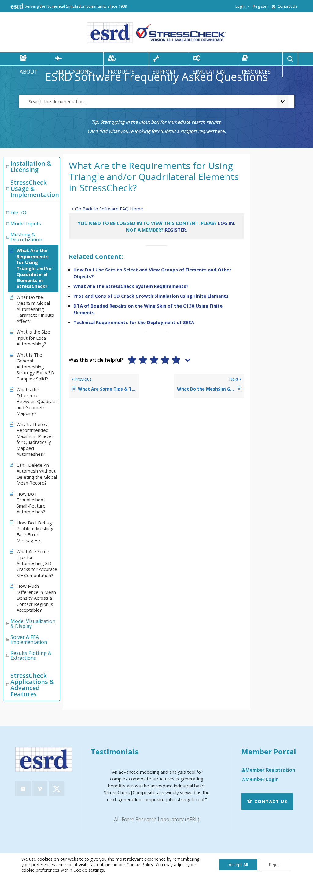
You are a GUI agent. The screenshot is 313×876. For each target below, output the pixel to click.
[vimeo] (39, 788)
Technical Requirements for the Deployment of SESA (133, 322)
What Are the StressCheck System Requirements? (131, 286)
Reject (275, 864)
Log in (226, 223)
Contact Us (287, 6)
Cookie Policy (140, 864)
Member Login (261, 779)
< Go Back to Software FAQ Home (107, 209)
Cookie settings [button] (88, 870)
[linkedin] (23, 788)
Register (260, 6)
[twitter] (56, 788)
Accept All (238, 864)
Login (240, 6)
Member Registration (270, 770)
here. (220, 131)
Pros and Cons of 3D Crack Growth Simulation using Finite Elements (151, 296)
